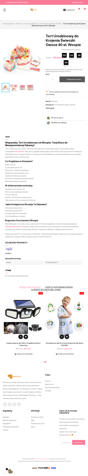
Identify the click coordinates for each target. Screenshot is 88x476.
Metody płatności (9, 420)
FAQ (32, 420)
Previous (6, 325)
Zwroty (5, 430)
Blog (32, 427)
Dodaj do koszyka (74, 79)
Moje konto (49, 384)
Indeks (8, 253)
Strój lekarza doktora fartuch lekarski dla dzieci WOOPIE (64, 344)
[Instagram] (10, 404)
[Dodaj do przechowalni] (48, 88)
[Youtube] (14, 404)
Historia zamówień (52, 387)
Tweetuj (60, 108)
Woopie (55, 101)
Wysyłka (6, 417)
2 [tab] (45, 361)
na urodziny (20, 151)
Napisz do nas (77, 2)
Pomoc (48, 381)
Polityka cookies (37, 417)
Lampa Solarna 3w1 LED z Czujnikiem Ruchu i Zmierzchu (23, 344)
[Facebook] (5, 404)
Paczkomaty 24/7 (38, 423)
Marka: (48, 101)
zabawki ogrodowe (13, 227)
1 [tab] (42, 361)
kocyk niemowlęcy (49, 461)
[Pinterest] (19, 404)
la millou (42, 461)
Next (82, 325)
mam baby (67, 461)
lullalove (37, 461)
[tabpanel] (64, 325)
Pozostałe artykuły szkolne (65, 105)
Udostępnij (57, 108)
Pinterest (63, 108)
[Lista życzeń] (78, 10)
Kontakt (48, 391)
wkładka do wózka (60, 461)
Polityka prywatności (11, 427)
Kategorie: (50, 105)
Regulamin (7, 423)
